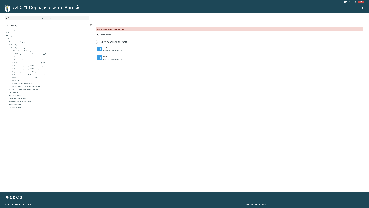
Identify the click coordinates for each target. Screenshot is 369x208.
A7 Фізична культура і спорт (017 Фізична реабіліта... (28, 69)
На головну (11, 30)
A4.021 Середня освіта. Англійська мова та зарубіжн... (30, 54)
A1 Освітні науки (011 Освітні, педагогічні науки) (27, 51)
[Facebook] (10, 197)
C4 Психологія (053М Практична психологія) (26, 86)
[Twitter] (14, 197)
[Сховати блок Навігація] (91, 25)
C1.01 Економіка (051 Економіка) (22, 83)
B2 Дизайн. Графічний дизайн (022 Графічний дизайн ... (30, 72)
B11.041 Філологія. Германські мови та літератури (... (29, 80)
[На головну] (7, 8)
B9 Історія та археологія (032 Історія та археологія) (28, 74)
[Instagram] (17, 197)
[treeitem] (48, 69)
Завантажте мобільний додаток (256, 204)
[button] (350, 1)
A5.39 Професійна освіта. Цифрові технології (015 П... (29, 63)
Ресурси (10, 39)
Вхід (361, 2)
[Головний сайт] (7, 197)
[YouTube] (21, 197)
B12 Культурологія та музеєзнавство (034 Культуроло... (29, 77)
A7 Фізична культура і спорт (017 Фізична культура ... (28, 66)
